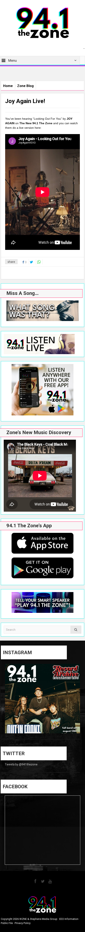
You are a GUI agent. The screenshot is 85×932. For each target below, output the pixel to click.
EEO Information (68, 918)
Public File (7, 923)
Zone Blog (25, 86)
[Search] (76, 630)
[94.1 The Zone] (42, 22)
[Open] (42, 701)
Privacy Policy (23, 923)
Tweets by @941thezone (21, 764)
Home (8, 86)
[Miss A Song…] (42, 310)
